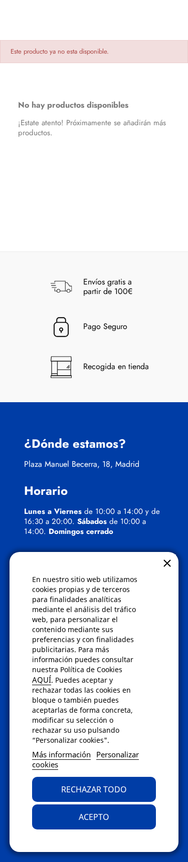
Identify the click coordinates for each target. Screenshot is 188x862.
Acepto (94, 816)
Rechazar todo (94, 789)
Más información (61, 754)
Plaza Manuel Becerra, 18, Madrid (81, 464)
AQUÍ (41, 680)
